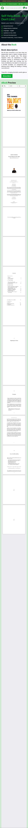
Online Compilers (12, 4)
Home (4, 4)
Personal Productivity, (7, 37)
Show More (7, 76)
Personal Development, (10, 35)
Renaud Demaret (8, 26)
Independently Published (10, 28)
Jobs (21, 4)
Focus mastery (18, 37)
